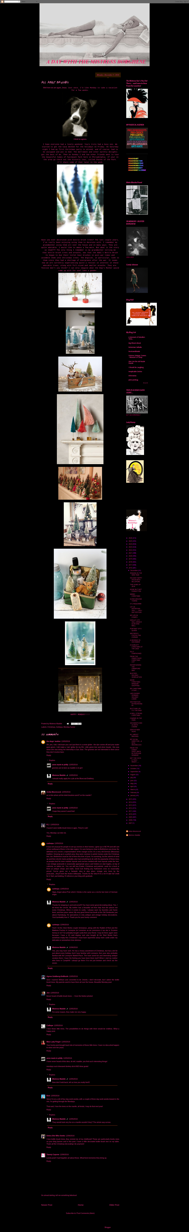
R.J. (48, 824)
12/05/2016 (65, 741)
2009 (131, 817)
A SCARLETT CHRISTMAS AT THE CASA (136, 647)
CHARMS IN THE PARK (136, 719)
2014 (131, 802)
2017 (131, 565)
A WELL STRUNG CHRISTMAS (136, 714)
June (132, 780)
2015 (131, 799)
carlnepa (50, 843)
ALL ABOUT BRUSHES (134, 735)
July (131, 777)
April (132, 786)
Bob (48, 1096)
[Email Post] (67, 724)
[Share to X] (76, 724)
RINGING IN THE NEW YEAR (136, 574)
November (134, 765)
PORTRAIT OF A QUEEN (135, 629)
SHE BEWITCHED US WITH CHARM (136, 725)
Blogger (108, 1227)
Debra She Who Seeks (55, 1136)
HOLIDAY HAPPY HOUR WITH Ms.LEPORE (136, 580)
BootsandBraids (134, 351)
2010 (131, 814)
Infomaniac (132, 376)
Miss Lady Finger (53, 1042)
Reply (48, 755)
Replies (52, 760)
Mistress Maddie (59, 775)
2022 (131, 550)
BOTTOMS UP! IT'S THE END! (136, 709)
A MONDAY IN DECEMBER (135, 641)
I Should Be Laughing (136, 367)
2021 (131, 553)
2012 (131, 808)
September (134, 771)
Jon (48, 993)
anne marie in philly (60, 765)
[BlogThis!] (74, 724)
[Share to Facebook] (78, 724)
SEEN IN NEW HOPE (135, 731)
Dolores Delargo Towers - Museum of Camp (137, 356)
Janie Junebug (133, 380)
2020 (131, 556)
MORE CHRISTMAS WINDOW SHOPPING (135, 682)
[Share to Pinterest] (80, 724)
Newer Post (46, 1205)
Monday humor (69, 727)
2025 (131, 541)
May (132, 783)
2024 (131, 544)
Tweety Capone (52, 1154)
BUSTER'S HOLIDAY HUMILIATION (136, 675)
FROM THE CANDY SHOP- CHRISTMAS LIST (136, 659)
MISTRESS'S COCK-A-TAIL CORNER (135, 635)
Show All (145, 383)
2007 (131, 823)
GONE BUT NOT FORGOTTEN (136, 590)
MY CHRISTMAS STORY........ (135, 689)
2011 (131, 811)
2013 (131, 805)
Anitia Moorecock (53, 792)
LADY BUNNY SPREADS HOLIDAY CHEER (135, 696)
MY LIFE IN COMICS (134, 616)
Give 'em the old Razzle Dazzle (137, 362)
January (133, 795)
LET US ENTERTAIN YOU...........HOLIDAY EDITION (136, 609)
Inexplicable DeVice (135, 371)
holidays (59, 727)
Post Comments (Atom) (85, 1213)
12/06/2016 (64, 925)
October (133, 768)
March (132, 789)
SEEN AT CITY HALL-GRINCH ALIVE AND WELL (136, 623)
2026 (131, 538)
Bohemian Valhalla (135, 347)
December (134, 570)
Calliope (49, 1025)
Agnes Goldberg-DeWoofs (57, 976)
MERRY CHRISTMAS (135, 595)
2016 (131, 568)
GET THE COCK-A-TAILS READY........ (135, 760)
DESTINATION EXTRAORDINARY (136, 704)
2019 (131, 559)
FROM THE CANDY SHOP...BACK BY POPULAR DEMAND (135, 751)
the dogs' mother (53, 741)
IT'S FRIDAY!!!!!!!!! (135, 604)
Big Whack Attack (135, 343)
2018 (131, 562)
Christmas (51, 727)
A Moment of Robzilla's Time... (137, 338)
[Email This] (72, 724)
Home (81, 1205)
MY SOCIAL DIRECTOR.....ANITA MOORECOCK (136, 742)
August (133, 774)
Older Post (114, 1205)
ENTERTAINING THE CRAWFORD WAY (135, 667)
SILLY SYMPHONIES (135, 652)
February (133, 792)
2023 (131, 547)
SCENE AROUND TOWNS (136, 600)
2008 (131, 820)
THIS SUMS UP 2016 (135, 585)
